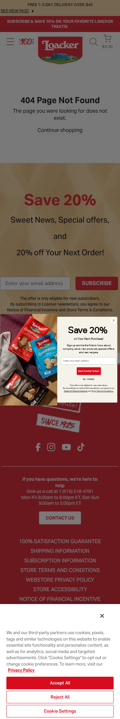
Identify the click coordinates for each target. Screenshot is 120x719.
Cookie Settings (60, 711)
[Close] (102, 616)
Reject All (60, 697)
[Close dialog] (113, 320)
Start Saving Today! (89, 371)
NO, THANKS (88, 379)
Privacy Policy (21, 670)
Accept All (60, 683)
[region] (60, 661)
